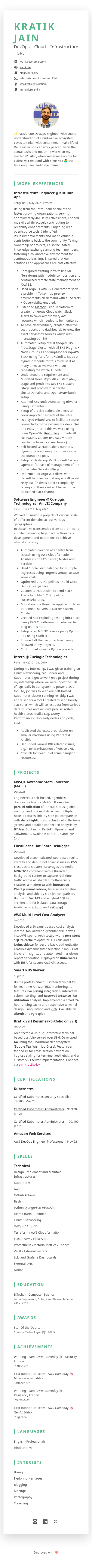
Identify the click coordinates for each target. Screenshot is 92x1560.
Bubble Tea (23, 1046)
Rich (54, 1009)
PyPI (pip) (56, 907)
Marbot (40, 307)
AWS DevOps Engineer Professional (39, 1141)
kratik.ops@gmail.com (33, 62)
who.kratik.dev (28, 84)
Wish (36, 1046)
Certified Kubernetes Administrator (39, 1109)
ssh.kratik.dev (28, 78)
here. (42, 627)
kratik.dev (25, 67)
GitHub (56, 834)
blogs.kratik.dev (29, 73)
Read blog (51, 433)
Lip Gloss (47, 1046)
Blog (54, 469)
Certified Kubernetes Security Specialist (42, 1097)
